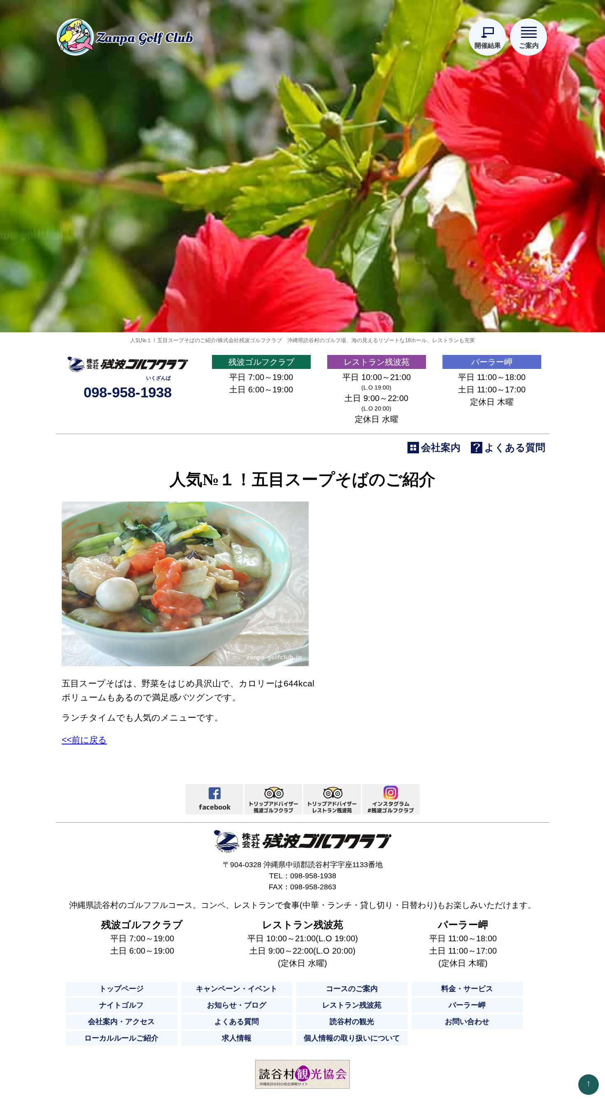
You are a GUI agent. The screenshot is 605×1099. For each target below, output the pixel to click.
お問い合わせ (467, 1021)
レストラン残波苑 (377, 361)
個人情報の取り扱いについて (352, 1038)
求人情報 (236, 1038)
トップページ (121, 989)
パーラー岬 (491, 361)
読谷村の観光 (352, 1021)
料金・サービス (467, 989)
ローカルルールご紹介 (121, 1038)
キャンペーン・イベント (236, 989)
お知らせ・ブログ (236, 1005)
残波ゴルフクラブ (261, 361)
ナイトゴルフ (121, 1005)
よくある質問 (236, 1021)
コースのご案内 (352, 989)
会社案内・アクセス (121, 1021)
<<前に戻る (84, 739)
